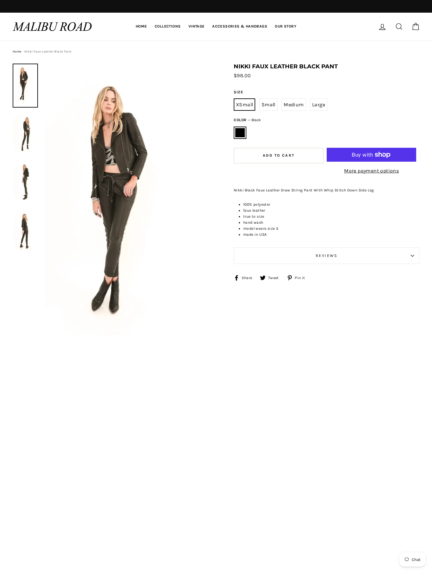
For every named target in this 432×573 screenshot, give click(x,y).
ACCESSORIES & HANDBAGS (239, 26)
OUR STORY (285, 26)
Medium (294, 105)
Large (318, 105)
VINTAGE (196, 26)
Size (238, 92)
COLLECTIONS (168, 26)
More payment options (371, 171)
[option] (25, 86)
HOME (141, 26)
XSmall (244, 105)
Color (247, 120)
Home (17, 51)
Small (268, 105)
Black (240, 133)
